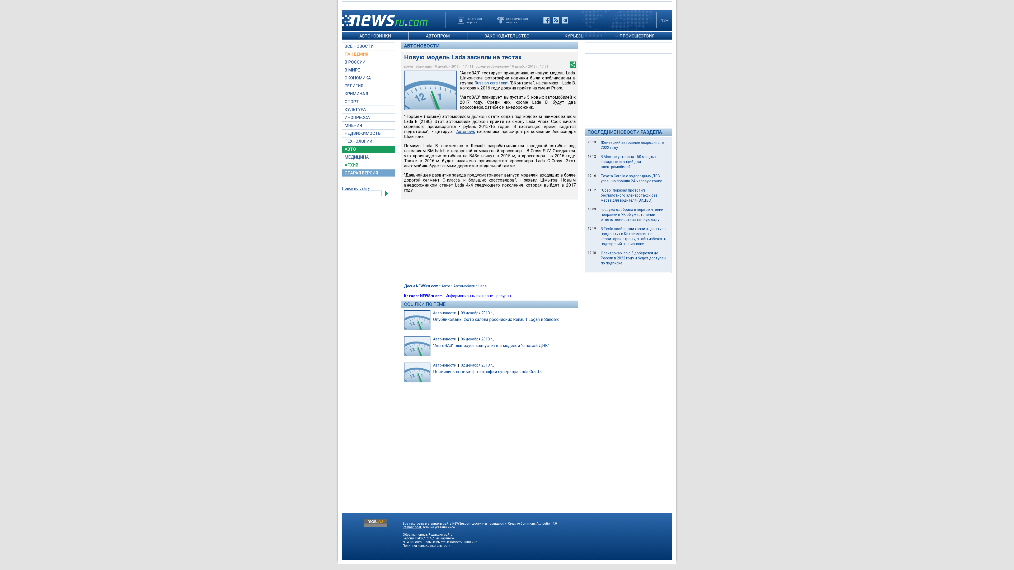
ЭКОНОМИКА (358, 77)
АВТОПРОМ (438, 36)
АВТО (350, 149)
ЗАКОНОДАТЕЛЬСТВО (507, 36)
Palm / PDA (423, 538)
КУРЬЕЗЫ (575, 36)
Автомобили (464, 286)
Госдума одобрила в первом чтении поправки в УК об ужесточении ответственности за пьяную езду (632, 214)
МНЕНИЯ (353, 125)
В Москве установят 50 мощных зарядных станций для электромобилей (628, 162)
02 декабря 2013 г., (477, 365)
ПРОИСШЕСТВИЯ (637, 36)
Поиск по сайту (356, 188)
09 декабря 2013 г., (477, 313)
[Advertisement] (628, 89)
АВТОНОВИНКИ (375, 36)
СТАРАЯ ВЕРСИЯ (361, 172)
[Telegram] (565, 20)
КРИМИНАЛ (356, 93)
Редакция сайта (441, 534)
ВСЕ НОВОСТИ (359, 46)
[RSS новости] (556, 20)
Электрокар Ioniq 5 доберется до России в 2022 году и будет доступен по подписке (633, 258)
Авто (446, 286)
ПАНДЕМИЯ (356, 54)
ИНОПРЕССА (357, 117)
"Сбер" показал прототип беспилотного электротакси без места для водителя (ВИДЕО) (629, 195)
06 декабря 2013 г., (477, 339)
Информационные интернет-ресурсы (478, 296)
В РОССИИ (355, 62)
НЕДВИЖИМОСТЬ (363, 133)
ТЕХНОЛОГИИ (358, 141)
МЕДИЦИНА (357, 157)
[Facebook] (546, 20)
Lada (482, 286)
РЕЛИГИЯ (354, 85)
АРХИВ (351, 165)
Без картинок (444, 538)
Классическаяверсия (517, 20)
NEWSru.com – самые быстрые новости (433, 542)
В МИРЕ (352, 70)
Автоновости (422, 46)
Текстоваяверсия (474, 20)
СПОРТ (352, 101)
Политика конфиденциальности (426, 546)
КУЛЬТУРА (355, 109)
